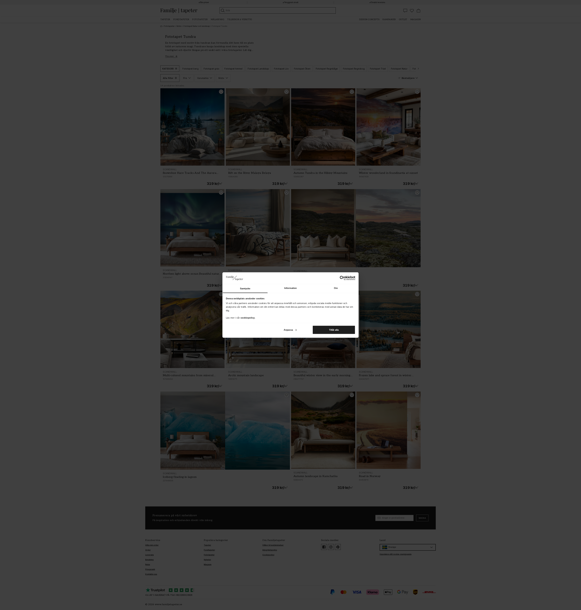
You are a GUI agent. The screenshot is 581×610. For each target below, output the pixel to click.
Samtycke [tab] (245, 288)
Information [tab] (290, 288)
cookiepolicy (248, 317)
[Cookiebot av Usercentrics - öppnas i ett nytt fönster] (342, 278)
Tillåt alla (334, 329)
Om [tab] (336, 288)
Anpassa (288, 329)
